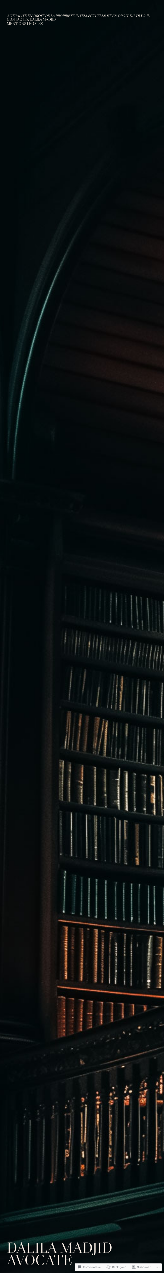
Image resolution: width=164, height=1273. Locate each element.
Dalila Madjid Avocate (59, 1253)
